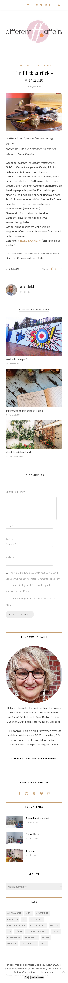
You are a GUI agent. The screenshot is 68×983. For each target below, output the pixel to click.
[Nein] (63, 971)
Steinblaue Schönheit (37, 817)
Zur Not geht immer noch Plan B (24, 410)
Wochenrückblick (39, 65)
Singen (46, 937)
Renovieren (13, 937)
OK (26, 977)
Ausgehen (12, 919)
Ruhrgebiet (31, 937)
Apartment (42, 913)
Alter (29, 913)
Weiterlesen (37, 977)
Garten (54, 925)
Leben (21, 65)
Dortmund (36, 919)
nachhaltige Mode (37, 931)
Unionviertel (28, 944)
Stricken (12, 944)
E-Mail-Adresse (11, 542)
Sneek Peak (32, 834)
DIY (24, 919)
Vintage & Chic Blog (29, 240)
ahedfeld (27, 286)
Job (9, 931)
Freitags (30, 850)
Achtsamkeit (14, 913)
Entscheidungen (16, 925)
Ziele (44, 944)
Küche (18, 931)
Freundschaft (38, 925)
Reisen (56, 931)
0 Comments (12, 268)
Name (9, 526)
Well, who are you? (17, 359)
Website (10, 557)
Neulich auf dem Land (18, 452)
